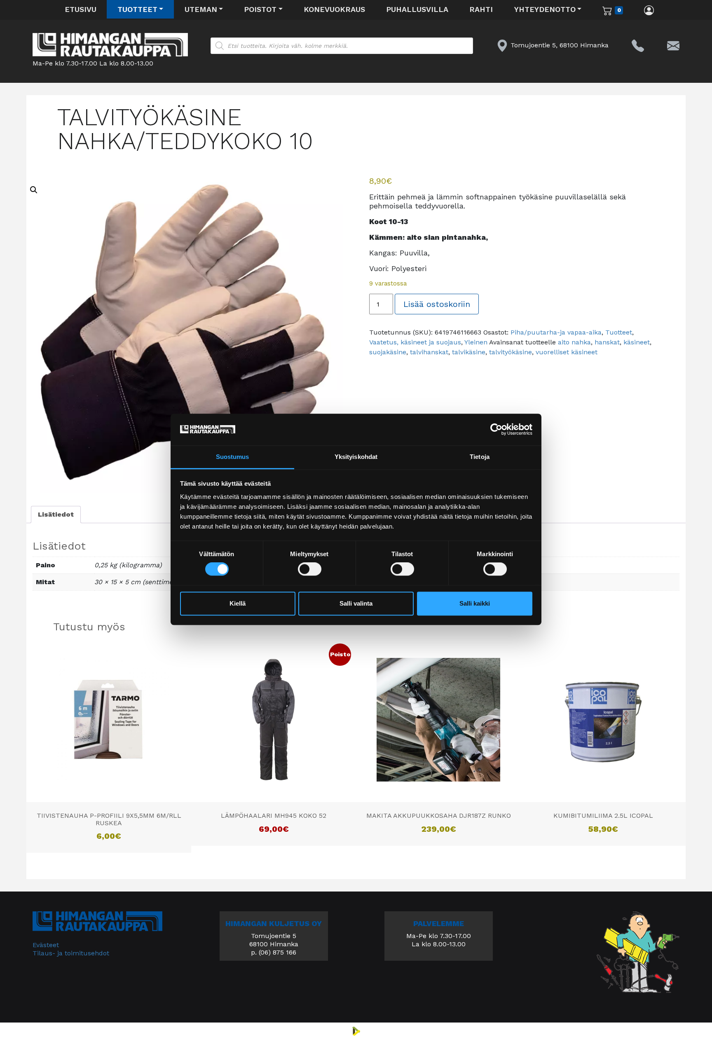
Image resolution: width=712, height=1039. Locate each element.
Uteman (201, 9)
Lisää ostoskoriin (436, 304)
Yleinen (475, 342)
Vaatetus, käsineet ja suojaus (415, 342)
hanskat (607, 342)
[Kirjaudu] (649, 10)
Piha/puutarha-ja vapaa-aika (556, 332)
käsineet (636, 342)
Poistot (260, 9)
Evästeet (46, 945)
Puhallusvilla (417, 9)
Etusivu (80, 9)
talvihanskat (429, 352)
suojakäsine (387, 352)
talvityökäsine (510, 352)
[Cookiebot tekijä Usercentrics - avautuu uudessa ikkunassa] (496, 430)
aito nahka (574, 342)
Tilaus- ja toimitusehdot (71, 953)
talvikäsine (468, 352)
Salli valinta (356, 603)
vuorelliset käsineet (566, 352)
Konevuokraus (334, 9)
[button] (33, 190)
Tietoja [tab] (480, 456)
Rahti (481, 9)
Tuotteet (137, 9)
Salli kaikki (474, 603)
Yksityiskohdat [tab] (356, 456)
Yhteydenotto (545, 9)
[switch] (309, 569)
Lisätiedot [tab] (56, 514)
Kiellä (238, 603)
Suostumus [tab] (232, 456)
